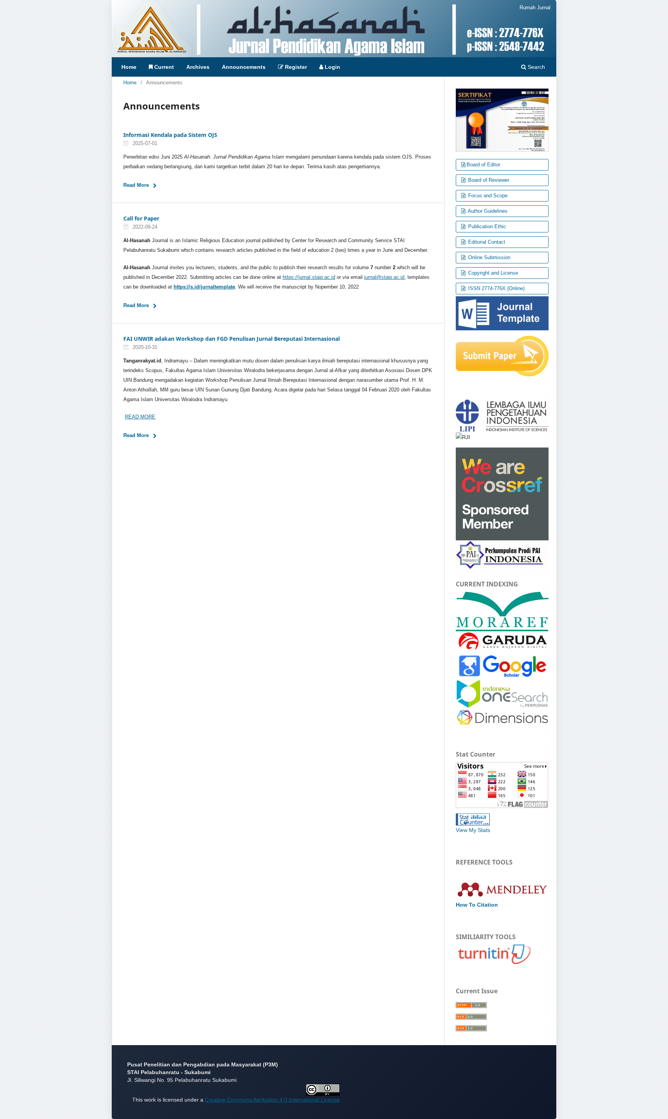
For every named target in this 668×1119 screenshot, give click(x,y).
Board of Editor (483, 164)
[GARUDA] (502, 641)
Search (535, 67)
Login (331, 67)
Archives (198, 67)
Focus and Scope (487, 195)
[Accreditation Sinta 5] (502, 119)
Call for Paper (141, 218)
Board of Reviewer (488, 180)
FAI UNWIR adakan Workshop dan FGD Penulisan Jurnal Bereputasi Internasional (231, 338)
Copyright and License (492, 273)
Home (128, 67)
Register (295, 67)
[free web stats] (473, 819)
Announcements (244, 67)
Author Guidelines (487, 211)
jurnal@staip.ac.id (384, 277)
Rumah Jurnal (535, 7)
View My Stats (473, 830)
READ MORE (140, 417)
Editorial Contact (486, 242)
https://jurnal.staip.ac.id (309, 277)
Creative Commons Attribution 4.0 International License (272, 1100)
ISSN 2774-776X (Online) (496, 288)
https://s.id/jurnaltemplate (204, 287)
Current (163, 67)
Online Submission (488, 257)
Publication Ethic (486, 226)
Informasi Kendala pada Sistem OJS (170, 134)
